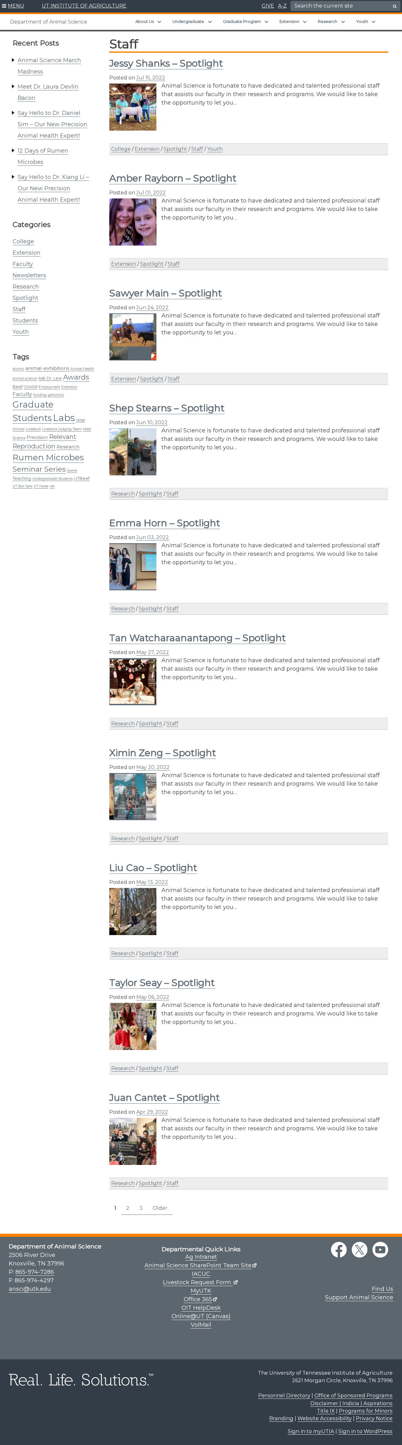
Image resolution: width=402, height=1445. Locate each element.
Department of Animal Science (48, 22)
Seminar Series (39, 469)
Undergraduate (188, 21)
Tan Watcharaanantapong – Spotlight (197, 638)
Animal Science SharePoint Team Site (198, 1265)
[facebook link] (339, 1250)
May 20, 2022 (153, 767)
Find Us (382, 1288)
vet (52, 486)
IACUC (201, 1273)
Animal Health (82, 369)
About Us (144, 21)
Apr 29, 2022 (152, 1112)
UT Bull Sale (22, 486)
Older (160, 1208)
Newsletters (29, 275)
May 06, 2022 (152, 997)
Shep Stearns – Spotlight (167, 408)
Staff (19, 309)
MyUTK (201, 1290)
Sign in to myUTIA (311, 1431)
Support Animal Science (359, 1297)
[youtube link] (380, 1250)
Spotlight (25, 298)
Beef (18, 386)
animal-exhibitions (47, 368)
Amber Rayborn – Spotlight (172, 178)
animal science (25, 378)
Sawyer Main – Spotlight (165, 293)
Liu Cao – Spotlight (153, 868)
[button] (13, 6)
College (23, 241)
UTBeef (82, 478)
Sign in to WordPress (365, 1431)
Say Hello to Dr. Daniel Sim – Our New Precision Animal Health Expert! (52, 124)
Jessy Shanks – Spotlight (166, 63)
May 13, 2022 (152, 882)
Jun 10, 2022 (152, 422)
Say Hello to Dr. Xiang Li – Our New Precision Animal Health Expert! (53, 188)
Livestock (33, 429)
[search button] (394, 6)
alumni (18, 369)
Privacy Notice (374, 1418)
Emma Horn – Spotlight (164, 523)
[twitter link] (359, 1250)
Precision (37, 437)
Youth (362, 21)
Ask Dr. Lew (50, 378)
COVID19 (30, 387)
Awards (76, 377)
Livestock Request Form (198, 1282)
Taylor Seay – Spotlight (162, 982)
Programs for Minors (366, 1411)
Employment (49, 387)
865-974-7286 (34, 1272)
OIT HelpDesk (201, 1307)
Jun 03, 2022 (152, 537)
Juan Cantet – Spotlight (164, 1097)
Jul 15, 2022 (150, 78)
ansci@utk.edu (30, 1288)
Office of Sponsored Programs (353, 1395)
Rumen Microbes (48, 457)
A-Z (282, 6)
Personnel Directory (284, 1395)
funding (39, 395)
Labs (64, 417)
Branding (281, 1418)
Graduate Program (242, 21)
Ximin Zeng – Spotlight (162, 753)
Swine (72, 470)
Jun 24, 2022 (152, 308)
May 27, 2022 (152, 652)
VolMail (201, 1324)
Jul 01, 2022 (151, 193)
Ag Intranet (201, 1256)
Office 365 (198, 1299)
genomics (56, 395)
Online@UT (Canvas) (201, 1316)
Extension (289, 21)
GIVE (268, 6)
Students (25, 320)
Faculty (23, 264)
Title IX (326, 1411)
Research (327, 21)
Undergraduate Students (52, 479)
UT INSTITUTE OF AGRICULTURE (84, 6)
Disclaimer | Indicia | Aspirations (351, 1403)
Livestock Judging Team (62, 429)
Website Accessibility (324, 1418)
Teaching (22, 478)
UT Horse (41, 486)
